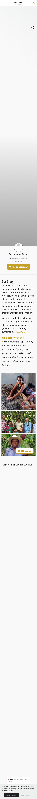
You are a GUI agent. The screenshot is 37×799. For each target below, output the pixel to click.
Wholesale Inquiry (20, 267)
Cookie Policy (8, 791)
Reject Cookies (25, 795)
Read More (20, 332)
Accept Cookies (11, 795)
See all (26, 450)
